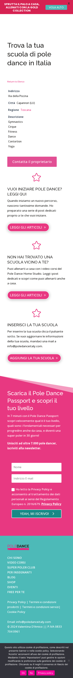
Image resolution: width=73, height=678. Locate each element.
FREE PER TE (16, 592)
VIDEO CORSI (16, 562)
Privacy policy (45, 673)
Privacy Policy (51, 504)
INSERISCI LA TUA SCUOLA (32, 324)
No (31, 673)
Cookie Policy (16, 612)
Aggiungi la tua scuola (32, 358)
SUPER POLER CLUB (21, 567)
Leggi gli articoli (26, 227)
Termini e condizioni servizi (40, 607)
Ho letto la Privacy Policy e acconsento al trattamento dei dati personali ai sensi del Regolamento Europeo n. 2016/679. (36, 496)
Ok (23, 673)
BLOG (11, 577)
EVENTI (12, 587)
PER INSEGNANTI (19, 572)
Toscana (26, 110)
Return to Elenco (15, 81)
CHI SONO (14, 558)
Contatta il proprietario (32, 161)
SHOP (11, 582)
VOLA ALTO (56, 7)
